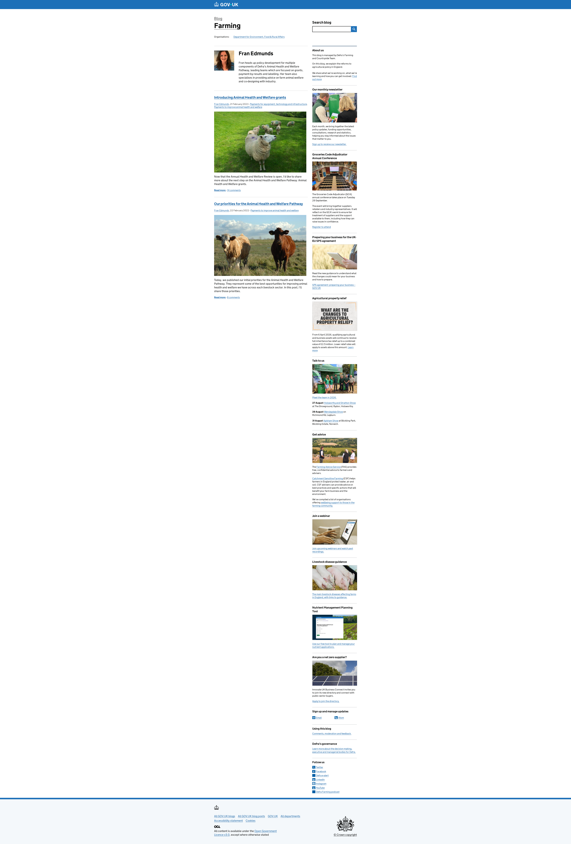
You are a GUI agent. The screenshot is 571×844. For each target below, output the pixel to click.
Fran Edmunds (221, 104)
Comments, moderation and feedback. (331, 733)
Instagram (321, 783)
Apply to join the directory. (325, 701)
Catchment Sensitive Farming (327, 478)
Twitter (319, 767)
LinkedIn (320, 779)
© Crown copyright (345, 834)
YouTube (320, 787)
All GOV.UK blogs (224, 816)
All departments (290, 816)
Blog (218, 18)
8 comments (233, 297)
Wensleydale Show (333, 411)
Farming (227, 25)
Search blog (321, 22)
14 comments (234, 190)
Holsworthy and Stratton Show (340, 402)
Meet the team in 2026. (324, 397)
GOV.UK (273, 816)
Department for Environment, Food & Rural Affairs (259, 36)
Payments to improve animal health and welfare (238, 107)
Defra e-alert (322, 775)
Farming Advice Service (328, 466)
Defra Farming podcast (327, 791)
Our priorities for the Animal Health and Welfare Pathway (258, 204)
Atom (341, 717)
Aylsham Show (330, 420)
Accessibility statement (228, 820)
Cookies (250, 820)
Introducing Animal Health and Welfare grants (250, 97)
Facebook (321, 771)
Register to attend (321, 227)
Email (319, 717)
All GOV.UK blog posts (251, 816)
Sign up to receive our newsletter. (329, 144)
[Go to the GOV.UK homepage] (226, 4)
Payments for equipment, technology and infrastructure (278, 104)
